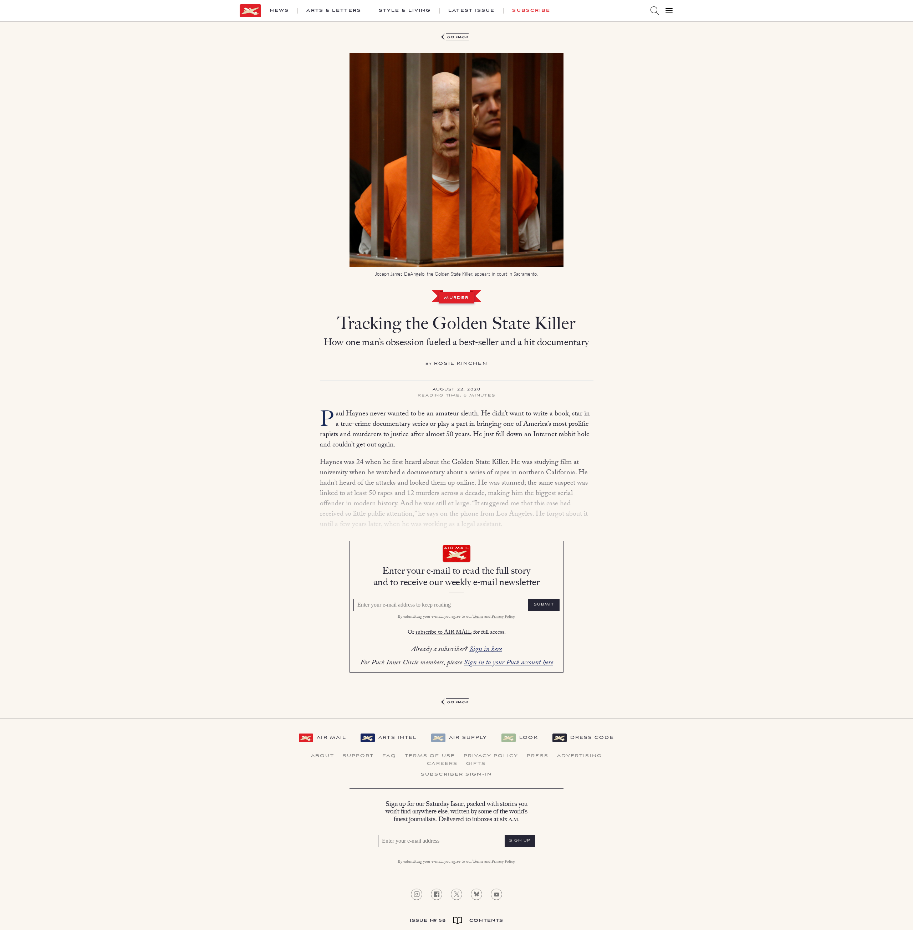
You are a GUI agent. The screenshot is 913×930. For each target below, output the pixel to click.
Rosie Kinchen (460, 363)
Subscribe (531, 10)
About (322, 755)
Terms (478, 616)
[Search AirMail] (655, 10)
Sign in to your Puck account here (508, 663)
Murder (456, 298)
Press (538, 755)
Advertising (579, 755)
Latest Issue (471, 10)
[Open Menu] (669, 10)
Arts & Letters (333, 10)
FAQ (389, 755)
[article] (456, 370)
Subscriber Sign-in (456, 774)
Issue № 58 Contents (456, 920)
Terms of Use (430, 755)
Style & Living (405, 10)
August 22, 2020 (457, 390)
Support (358, 755)
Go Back (458, 37)
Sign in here (485, 650)
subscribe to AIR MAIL (443, 633)
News (279, 10)
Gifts (476, 763)
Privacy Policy (502, 616)
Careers (442, 763)
